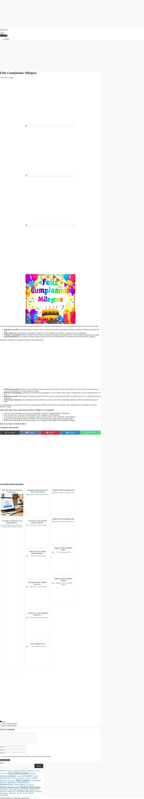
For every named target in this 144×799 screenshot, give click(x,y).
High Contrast (23, 780)
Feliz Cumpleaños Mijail (9, 723)
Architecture (10, 770)
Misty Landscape (30, 784)
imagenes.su (4, 30)
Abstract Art (3, 770)
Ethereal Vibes (21, 777)
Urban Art (25, 793)
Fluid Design (28, 777)
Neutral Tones (11, 791)
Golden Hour (3, 780)
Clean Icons (3, 776)
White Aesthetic (4, 795)
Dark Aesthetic (27, 776)
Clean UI (12, 775)
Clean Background (18, 772)
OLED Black (20, 791)
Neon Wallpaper (3, 791)
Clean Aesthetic (3, 773)
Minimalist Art (11, 782)
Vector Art (31, 793)
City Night (37, 770)
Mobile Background (9, 787)
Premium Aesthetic (4, 793)
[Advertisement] (72, 13)
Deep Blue (36, 775)
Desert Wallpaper (5, 778)
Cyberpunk (19, 775)
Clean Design (32, 773)
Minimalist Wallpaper (19, 784)
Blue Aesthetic (30, 770)
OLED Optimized (29, 791)
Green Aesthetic (11, 780)
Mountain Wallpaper (23, 789)
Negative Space (34, 789)
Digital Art (14, 778)
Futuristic (35, 778)
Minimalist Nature (6, 784)
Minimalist (3, 782)
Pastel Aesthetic (38, 791)
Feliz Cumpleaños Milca (9, 725)
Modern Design (4, 789)
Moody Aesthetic (13, 789)
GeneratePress (25, 798)
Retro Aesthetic (12, 793)
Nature (4, 721)
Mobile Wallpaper (30, 787)
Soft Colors (19, 793)
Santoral (6, 39)
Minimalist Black (23, 782)
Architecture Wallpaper (20, 770)
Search (2, 763)
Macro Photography (36, 780)
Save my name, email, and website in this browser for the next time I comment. (26, 756)
